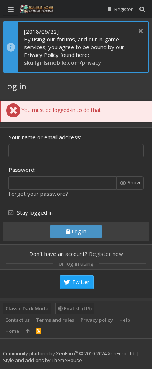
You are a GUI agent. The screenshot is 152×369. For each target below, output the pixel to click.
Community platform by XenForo (69, 353)
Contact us (17, 320)
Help (124, 320)
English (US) (77, 308)
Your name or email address (44, 137)
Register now (106, 253)
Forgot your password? (38, 193)
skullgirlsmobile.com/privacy (62, 62)
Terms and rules (55, 320)
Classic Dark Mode (27, 308)
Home (12, 331)
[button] (10, 9)
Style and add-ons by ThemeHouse (42, 360)
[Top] (27, 330)
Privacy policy (96, 320)
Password (21, 169)
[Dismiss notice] (140, 31)
